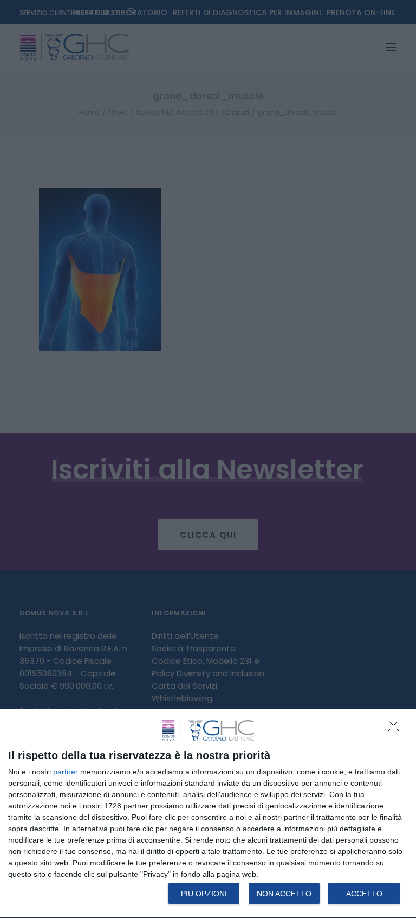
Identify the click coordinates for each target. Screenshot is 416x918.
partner (65, 771)
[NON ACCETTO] (396, 728)
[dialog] (208, 813)
